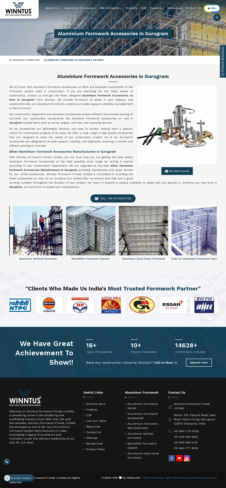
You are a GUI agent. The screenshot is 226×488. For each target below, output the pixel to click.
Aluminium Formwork (79, 8)
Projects (131, 8)
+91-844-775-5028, (186, 431)
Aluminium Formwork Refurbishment (142, 426)
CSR (144, 8)
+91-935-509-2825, (186, 436)
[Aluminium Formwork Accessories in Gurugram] (177, 124)
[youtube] (179, 458)
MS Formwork (109, 8)
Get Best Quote (178, 171)
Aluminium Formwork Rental (142, 406)
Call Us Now (163, 362)
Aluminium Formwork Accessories (142, 416)
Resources (175, 8)
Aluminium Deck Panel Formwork (143, 455)
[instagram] (187, 458)
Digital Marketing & (177, 477)
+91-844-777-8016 (186, 448)
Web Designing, (153, 477)
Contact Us (193, 8)
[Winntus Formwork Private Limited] (18, 9)
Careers (155, 8)
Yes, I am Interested (115, 198)
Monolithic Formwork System (141, 445)
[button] (214, 231)
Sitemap (91, 438)
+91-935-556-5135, (186, 442)
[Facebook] (172, 458)
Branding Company (204, 477)
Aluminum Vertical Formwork (140, 436)
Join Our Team (96, 421)
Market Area (94, 443)
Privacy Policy (95, 449)
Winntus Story (95, 404)
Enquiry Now (199, 362)
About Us (51, 8)
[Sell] (212, 8)
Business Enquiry (20, 478)
